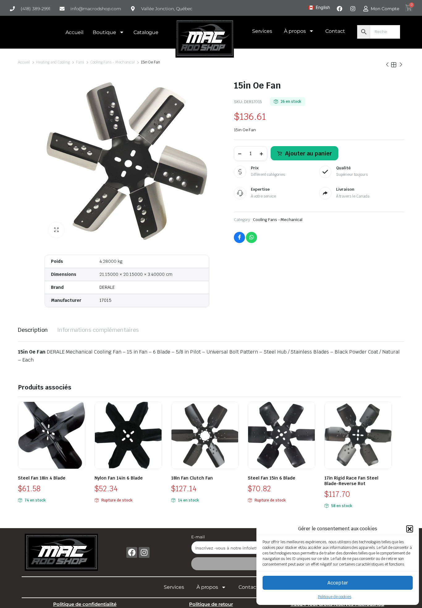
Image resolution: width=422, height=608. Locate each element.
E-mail (198, 536)
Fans (80, 62)
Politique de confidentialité (84, 604)
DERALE (107, 287)
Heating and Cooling (53, 62)
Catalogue (146, 32)
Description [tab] (33, 329)
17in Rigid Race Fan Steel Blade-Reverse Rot (351, 480)
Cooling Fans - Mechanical (112, 62)
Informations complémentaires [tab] (98, 329)
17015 (105, 300)
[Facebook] (131, 552)
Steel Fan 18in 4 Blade (41, 478)
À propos (295, 31)
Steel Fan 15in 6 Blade (271, 478)
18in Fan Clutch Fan (192, 478)
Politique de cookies (334, 596)
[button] (410, 529)
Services (262, 31)
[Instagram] (144, 552)
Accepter (337, 583)
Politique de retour (211, 604)
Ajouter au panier (308, 153)
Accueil (74, 32)
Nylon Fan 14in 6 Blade (119, 478)
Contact (335, 31)
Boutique (104, 32)
